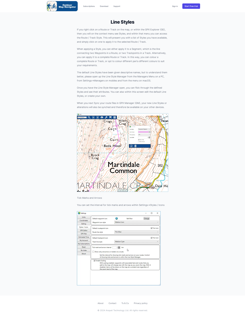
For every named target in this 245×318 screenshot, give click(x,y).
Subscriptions (89, 6)
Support (116, 6)
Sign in (175, 6)
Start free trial (191, 6)
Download (104, 6)
